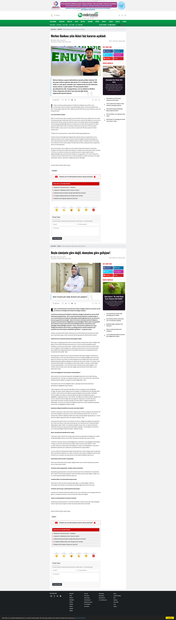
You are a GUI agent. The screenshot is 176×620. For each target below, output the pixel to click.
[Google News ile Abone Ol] (56, 100)
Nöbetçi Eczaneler (88, 602)
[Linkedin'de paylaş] (75, 100)
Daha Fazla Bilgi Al (80, 618)
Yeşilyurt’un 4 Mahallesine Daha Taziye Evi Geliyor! (66, 190)
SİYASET (104, 21)
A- (99, 100)
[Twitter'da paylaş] (66, 100)
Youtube (108, 58)
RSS (116, 58)
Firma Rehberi (87, 604)
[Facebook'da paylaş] (63, 100)
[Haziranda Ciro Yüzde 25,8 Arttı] (114, 71)
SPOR (76, 21)
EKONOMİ (90, 21)
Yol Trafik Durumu (103, 600)
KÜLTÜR (83, 21)
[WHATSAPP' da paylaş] (69, 100)
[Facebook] (118, 25)
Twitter (107, 55)
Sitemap (115, 600)
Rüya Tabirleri (102, 597)
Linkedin (118, 51)
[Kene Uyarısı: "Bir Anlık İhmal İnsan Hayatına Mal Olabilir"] (114, 288)
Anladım (170, 618)
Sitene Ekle (116, 602)
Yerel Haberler (87, 600)
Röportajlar (101, 593)
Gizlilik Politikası (117, 595)
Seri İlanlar (86, 606)
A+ (96, 100)
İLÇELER (118, 21)
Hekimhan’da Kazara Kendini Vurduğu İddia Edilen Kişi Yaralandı (70, 193)
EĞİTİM (97, 21)
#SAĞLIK (54, 516)
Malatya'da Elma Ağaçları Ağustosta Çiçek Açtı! (66, 198)
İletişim (115, 606)
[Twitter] (121, 25)
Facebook (107, 51)
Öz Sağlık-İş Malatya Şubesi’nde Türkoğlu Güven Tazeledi (68, 195)
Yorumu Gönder (57, 238)
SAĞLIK (111, 21)
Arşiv (115, 604)
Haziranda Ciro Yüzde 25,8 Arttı (114, 81)
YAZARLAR (61, 21)
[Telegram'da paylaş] (72, 100)
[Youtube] (125, 25)
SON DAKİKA (53, 21)
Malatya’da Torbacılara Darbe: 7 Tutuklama (64, 187)
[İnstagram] (51, 596)
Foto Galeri (86, 595)
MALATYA (69, 21)
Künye (115, 593)
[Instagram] (123, 25)
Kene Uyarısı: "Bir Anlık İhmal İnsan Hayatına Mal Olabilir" (114, 297)
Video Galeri (87, 597)
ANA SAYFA (53, 29)
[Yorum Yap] (93, 100)
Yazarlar (86, 593)
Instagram (118, 55)
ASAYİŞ (124, 21)
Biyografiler (101, 595)
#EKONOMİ (54, 170)
